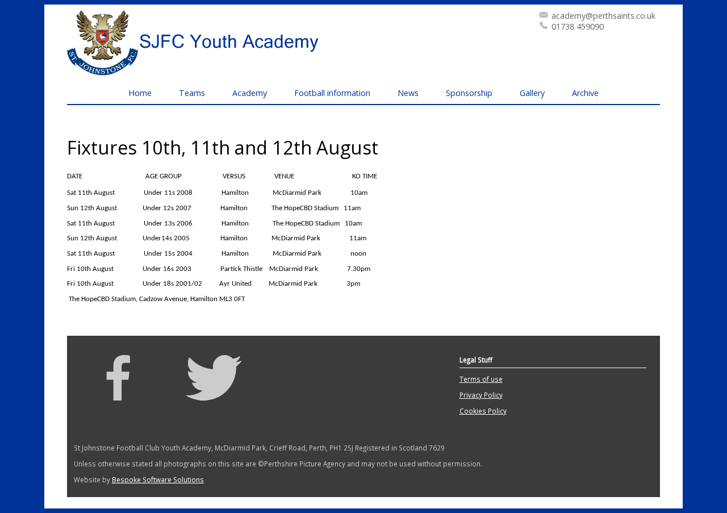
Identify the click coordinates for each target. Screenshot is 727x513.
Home (140, 92)
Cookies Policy (483, 410)
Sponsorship (469, 92)
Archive (585, 92)
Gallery (532, 92)
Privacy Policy (481, 394)
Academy (249, 92)
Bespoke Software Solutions (158, 479)
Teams (192, 92)
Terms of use (481, 378)
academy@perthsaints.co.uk (603, 15)
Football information (332, 92)
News (408, 92)
